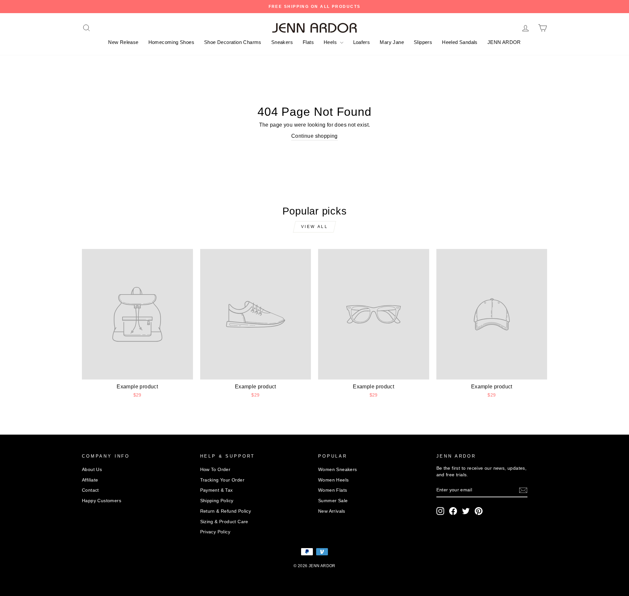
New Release (123, 42)
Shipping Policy (217, 500)
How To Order (215, 469)
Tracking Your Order (222, 480)
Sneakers (282, 42)
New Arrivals (331, 511)
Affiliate (90, 480)
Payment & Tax (216, 490)
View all (314, 226)
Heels (331, 42)
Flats (308, 42)
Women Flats (332, 490)
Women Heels (333, 480)
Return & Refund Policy (225, 511)
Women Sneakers (337, 469)
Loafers (361, 42)
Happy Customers (101, 500)
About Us (92, 469)
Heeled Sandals (460, 42)
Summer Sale (333, 500)
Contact (90, 490)
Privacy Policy (215, 531)
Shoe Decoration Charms (232, 42)
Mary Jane (392, 42)
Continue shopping (314, 136)
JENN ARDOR (504, 42)
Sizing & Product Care (224, 521)
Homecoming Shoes (171, 42)
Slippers (423, 42)
